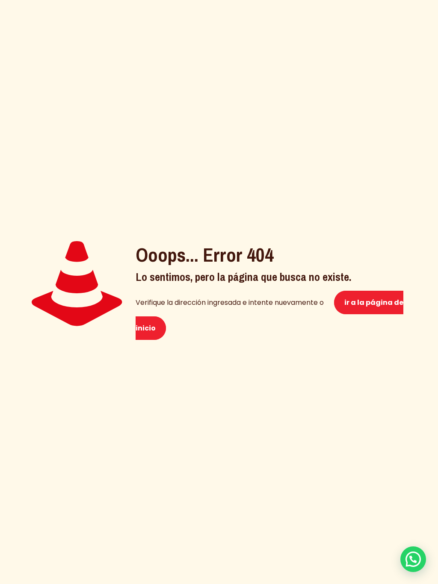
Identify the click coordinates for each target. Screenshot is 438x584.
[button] (413, 559)
